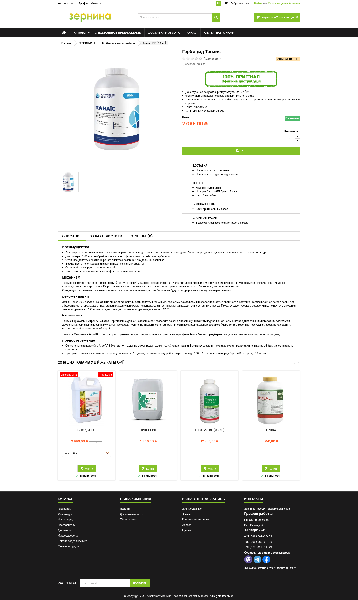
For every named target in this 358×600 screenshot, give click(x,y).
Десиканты (64, 530)
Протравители (66, 525)
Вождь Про (86, 430)
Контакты (253, 499)
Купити (86, 468)
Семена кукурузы (68, 546)
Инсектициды (66, 519)
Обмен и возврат (130, 519)
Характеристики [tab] (106, 236)
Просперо (148, 430)
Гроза (271, 430)
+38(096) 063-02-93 (258, 542)
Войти (258, 3)
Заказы (186, 514)
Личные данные (192, 509)
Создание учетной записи (284, 3)
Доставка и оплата (164, 32)
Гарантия (125, 509)
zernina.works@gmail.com (277, 568)
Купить (241, 150)
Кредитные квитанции (195, 519)
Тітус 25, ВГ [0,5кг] (210, 430)
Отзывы (142, 236)
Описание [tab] (72, 236)
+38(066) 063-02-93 (258, 536)
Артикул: (282, 59)
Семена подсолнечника (72, 541)
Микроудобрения (68, 536)
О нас (192, 32)
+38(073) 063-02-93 (258, 547)
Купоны (186, 530)
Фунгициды (65, 514)
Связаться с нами (219, 32)
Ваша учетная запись (203, 499)
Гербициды (64, 509)
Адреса (186, 525)
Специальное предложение (118, 32)
